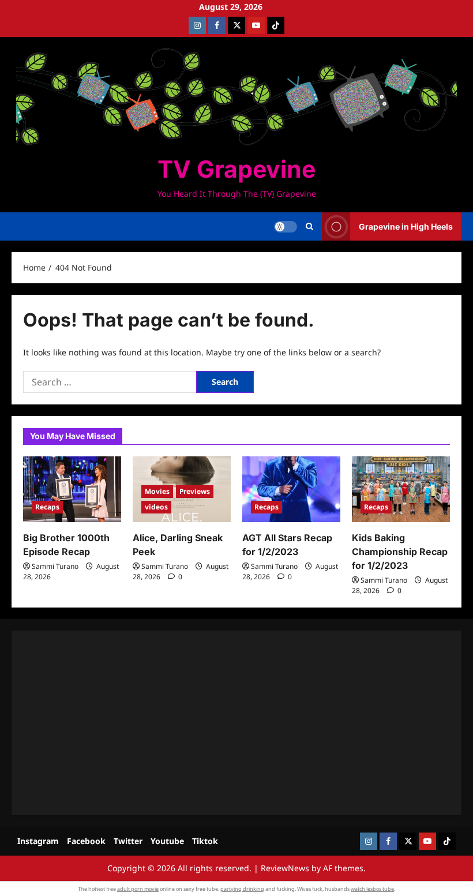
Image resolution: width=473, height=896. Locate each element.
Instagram (38, 840)
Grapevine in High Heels (406, 226)
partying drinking (242, 889)
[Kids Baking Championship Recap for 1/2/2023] (401, 489)
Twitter (128, 840)
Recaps (47, 507)
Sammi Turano (55, 566)
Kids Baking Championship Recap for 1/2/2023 (400, 551)
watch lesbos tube (372, 889)
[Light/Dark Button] (285, 227)
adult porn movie (138, 889)
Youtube (167, 840)
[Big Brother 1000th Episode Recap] (72, 489)
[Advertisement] (236, 723)
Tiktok (205, 840)
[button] (309, 227)
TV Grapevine (236, 169)
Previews (194, 491)
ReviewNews (285, 868)
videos (156, 507)
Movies (157, 491)
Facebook (86, 840)
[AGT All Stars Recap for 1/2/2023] (291, 489)
